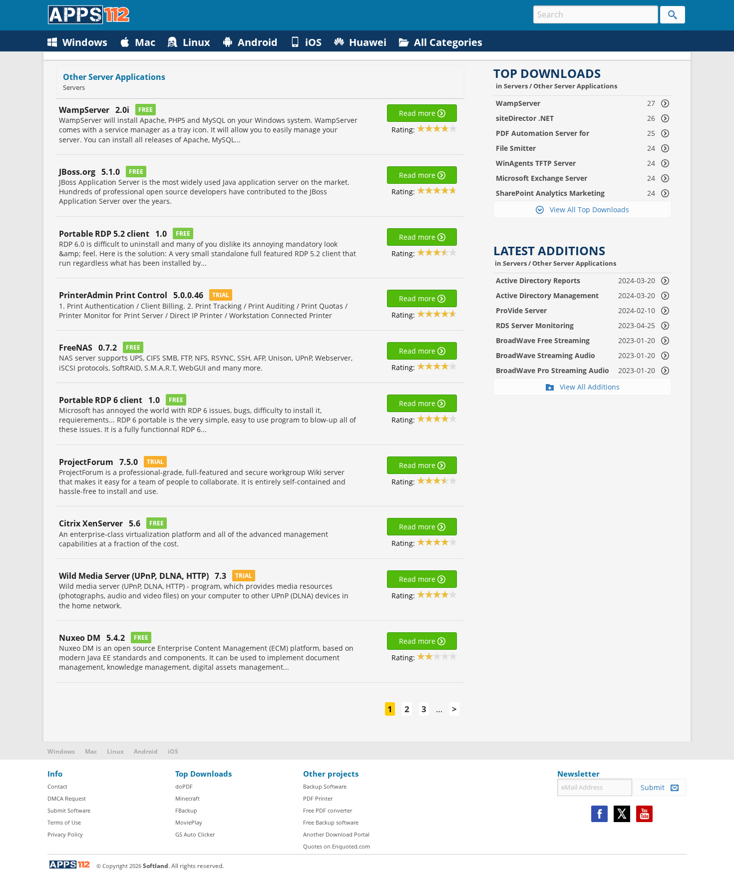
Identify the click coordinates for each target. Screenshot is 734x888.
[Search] (672, 14)
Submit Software (68, 810)
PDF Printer (318, 798)
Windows (61, 751)
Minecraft (187, 798)
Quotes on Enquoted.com (336, 846)
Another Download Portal (336, 834)
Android (146, 751)
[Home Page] (88, 21)
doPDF (184, 786)
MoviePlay (188, 822)
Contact (57, 786)
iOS (173, 751)
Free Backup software (331, 822)
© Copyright (118, 866)
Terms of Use (64, 822)
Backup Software (325, 786)
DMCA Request (66, 798)
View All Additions (587, 387)
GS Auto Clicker (195, 834)
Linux (115, 751)
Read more (418, 113)
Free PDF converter (327, 810)
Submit (656, 787)
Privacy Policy (65, 834)
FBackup (186, 810)
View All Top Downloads (586, 209)
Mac (91, 751)
